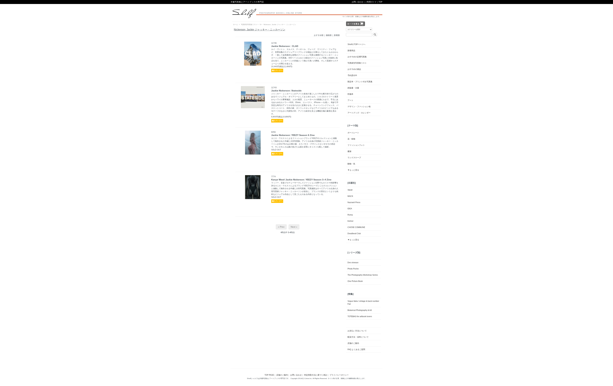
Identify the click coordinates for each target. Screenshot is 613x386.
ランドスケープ (354, 157)
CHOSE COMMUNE (356, 227)
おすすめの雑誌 (354, 69)
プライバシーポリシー (339, 375)
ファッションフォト (356, 145)
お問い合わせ (357, 2)
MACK (350, 196)
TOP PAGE (269, 375)
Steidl (350, 190)
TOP (380, 2)
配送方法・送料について (358, 337)
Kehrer (350, 221)
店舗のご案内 (353, 343)
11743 (274, 87)
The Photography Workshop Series (363, 275)
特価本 (350, 94)
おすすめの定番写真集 (357, 57)
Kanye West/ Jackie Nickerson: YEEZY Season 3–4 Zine (301, 179)
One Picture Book (355, 281)
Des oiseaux (353, 262)
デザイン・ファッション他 (359, 106)
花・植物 (351, 139)
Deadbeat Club (354, 233)
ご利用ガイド (371, 2)
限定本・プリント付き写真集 (360, 82)
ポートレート (353, 133)
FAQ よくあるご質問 (356, 349)
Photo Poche (353, 269)
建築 (349, 151)
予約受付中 (352, 75)
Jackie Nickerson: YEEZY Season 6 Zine (293, 135)
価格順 (329, 35)
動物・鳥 (351, 164)
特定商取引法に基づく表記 (315, 375)
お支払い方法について (357, 331)
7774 (273, 176)
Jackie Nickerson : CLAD (284, 46)
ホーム (235, 24)
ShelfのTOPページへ (356, 44)
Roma (350, 215)
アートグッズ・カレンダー (359, 113)
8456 (273, 132)
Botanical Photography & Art (360, 310)
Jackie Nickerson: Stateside (286, 90)
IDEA (350, 209)
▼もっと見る (353, 170)
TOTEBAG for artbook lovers (360, 316)
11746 (274, 43)
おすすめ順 (318, 35)
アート (350, 100)
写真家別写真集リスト (249, 24)
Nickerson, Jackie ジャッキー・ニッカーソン (280, 24)
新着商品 (351, 50)
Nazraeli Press (354, 202)
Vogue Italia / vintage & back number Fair (363, 302)
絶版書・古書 (353, 88)
